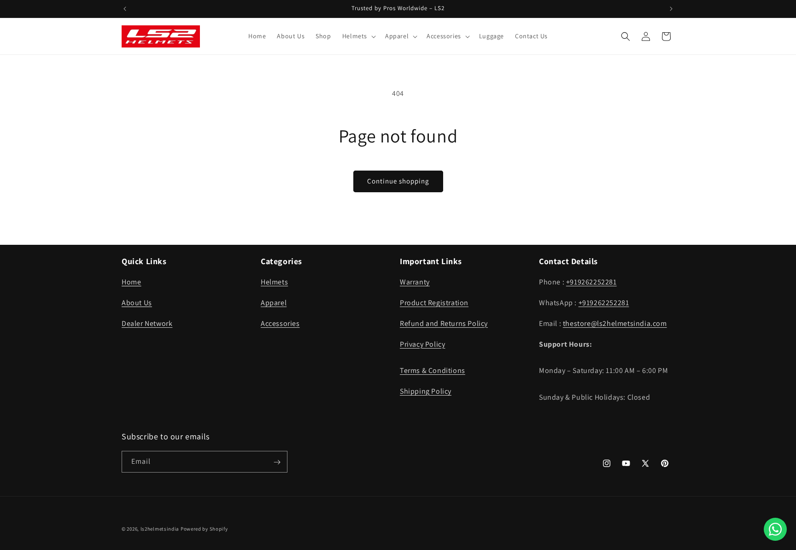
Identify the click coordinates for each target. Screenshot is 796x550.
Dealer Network (147, 323)
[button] (358, 36)
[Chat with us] (775, 529)
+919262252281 (591, 282)
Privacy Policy (422, 344)
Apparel (274, 303)
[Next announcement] (671, 9)
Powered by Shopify (204, 529)
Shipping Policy (425, 391)
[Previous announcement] (125, 9)
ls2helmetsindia (160, 529)
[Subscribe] (277, 462)
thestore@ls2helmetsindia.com (615, 323)
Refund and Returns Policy (444, 323)
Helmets (274, 282)
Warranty (415, 282)
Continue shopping (398, 181)
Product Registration (434, 303)
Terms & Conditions (432, 370)
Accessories (280, 323)
